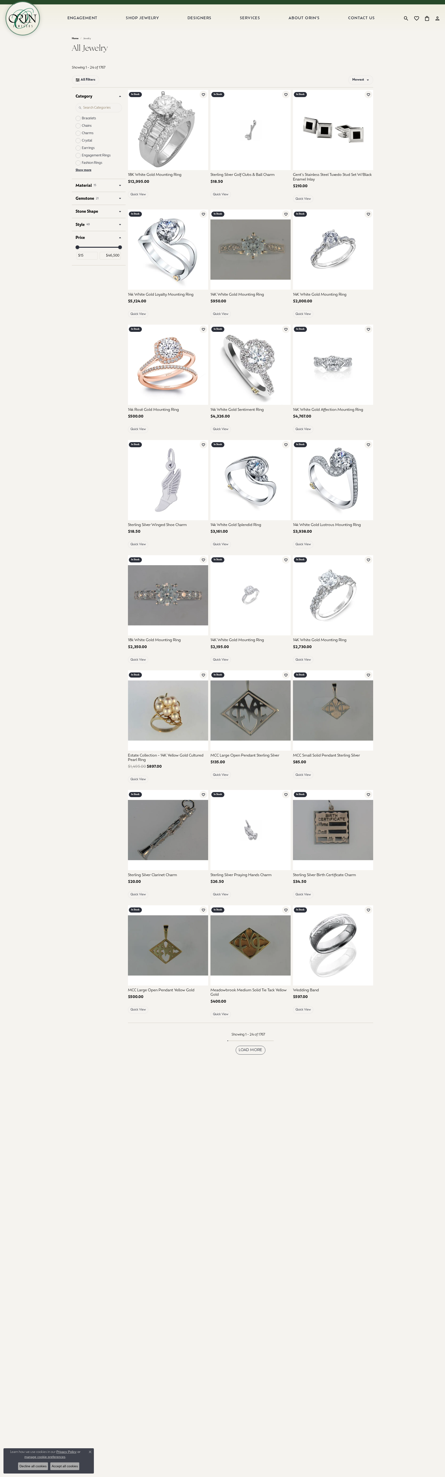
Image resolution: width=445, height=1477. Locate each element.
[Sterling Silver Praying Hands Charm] (250, 830)
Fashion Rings (92, 163)
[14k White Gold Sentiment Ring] (250, 365)
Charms (87, 133)
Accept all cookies (65, 1466)
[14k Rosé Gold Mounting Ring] (168, 365)
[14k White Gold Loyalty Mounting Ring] (168, 249)
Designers (200, 18)
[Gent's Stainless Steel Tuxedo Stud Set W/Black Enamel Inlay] (333, 130)
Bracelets (89, 118)
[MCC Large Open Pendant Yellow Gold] (168, 945)
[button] (406, 18)
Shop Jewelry (142, 18)
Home (75, 38)
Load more (250, 1050)
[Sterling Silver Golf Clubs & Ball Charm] (250, 130)
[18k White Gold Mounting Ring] (168, 595)
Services (250, 18)
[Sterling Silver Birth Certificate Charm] (333, 830)
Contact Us (361, 18)
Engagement (82, 18)
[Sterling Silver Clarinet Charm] (168, 830)
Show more (83, 170)
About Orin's (304, 18)
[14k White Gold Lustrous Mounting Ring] (333, 480)
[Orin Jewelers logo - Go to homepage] (22, 18)
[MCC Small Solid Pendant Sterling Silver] (333, 710)
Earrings (88, 148)
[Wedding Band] (333, 945)
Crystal (87, 141)
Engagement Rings (96, 155)
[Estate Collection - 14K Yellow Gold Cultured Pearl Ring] (168, 710)
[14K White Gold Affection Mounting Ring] (333, 365)
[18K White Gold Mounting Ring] (168, 130)
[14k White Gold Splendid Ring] (250, 480)
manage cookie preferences (44, 1457)
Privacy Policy (66, 1452)
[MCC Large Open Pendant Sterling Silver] (250, 710)
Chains (87, 126)
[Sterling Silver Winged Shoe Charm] (168, 480)
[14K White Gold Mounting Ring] (250, 249)
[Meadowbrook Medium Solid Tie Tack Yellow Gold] (250, 945)
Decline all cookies (33, 1466)
